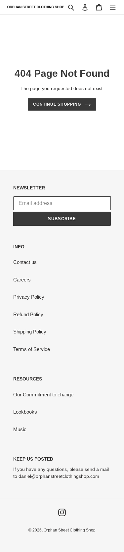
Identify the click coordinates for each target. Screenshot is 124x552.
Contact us (25, 262)
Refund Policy (28, 314)
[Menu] (113, 7)
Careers (22, 279)
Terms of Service (31, 349)
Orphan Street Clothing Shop (70, 530)
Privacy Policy (28, 297)
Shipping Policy (29, 331)
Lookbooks (25, 412)
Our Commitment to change (43, 394)
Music (19, 429)
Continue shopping (57, 104)
